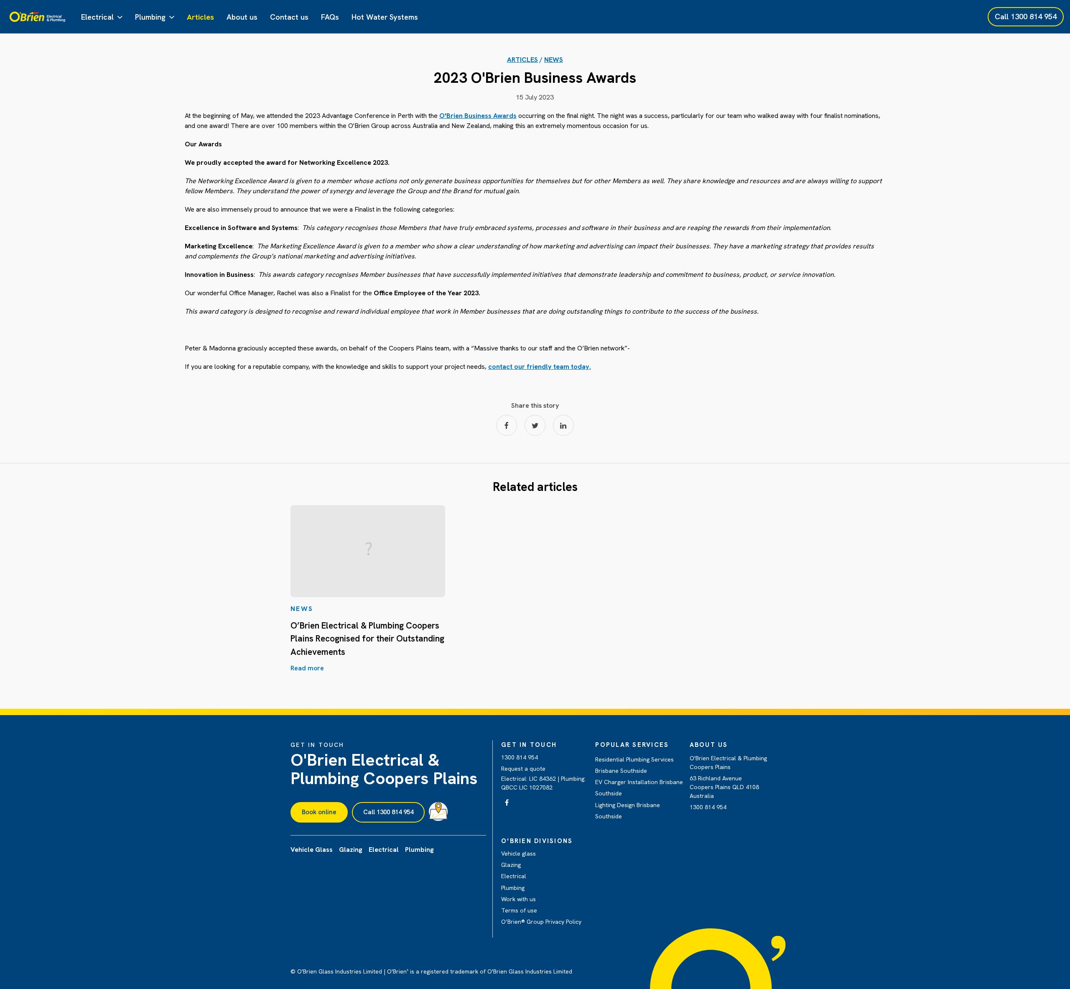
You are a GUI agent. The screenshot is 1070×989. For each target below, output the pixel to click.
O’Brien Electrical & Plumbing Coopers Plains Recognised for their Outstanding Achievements (367, 638)
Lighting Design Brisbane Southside (627, 810)
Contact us (289, 17)
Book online (319, 812)
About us (242, 17)
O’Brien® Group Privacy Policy (541, 921)
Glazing (511, 865)
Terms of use (519, 910)
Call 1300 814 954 (388, 812)
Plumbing (150, 17)
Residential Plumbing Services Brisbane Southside (634, 765)
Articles (200, 17)
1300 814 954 (519, 757)
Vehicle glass (518, 853)
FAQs (330, 17)
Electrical (97, 17)
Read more (307, 668)
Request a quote (523, 768)
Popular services (632, 745)
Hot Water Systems (385, 17)
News (553, 59)
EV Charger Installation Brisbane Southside (639, 787)
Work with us (518, 899)
